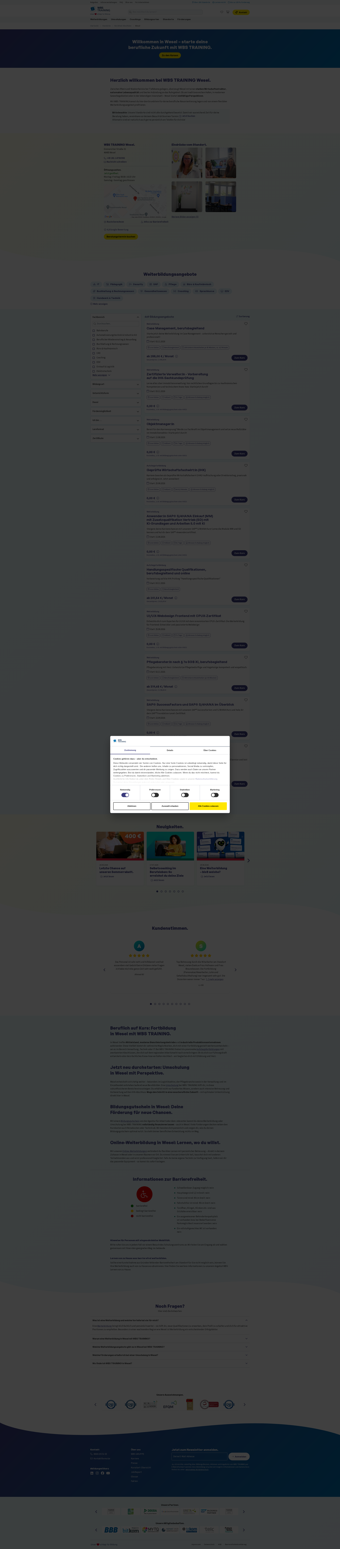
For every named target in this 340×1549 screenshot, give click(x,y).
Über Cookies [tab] (209, 750)
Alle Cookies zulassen (208, 806)
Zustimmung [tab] (130, 750)
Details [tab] (170, 750)
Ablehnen (131, 806)
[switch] (155, 795)
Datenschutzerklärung (206, 779)
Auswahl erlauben (170, 806)
